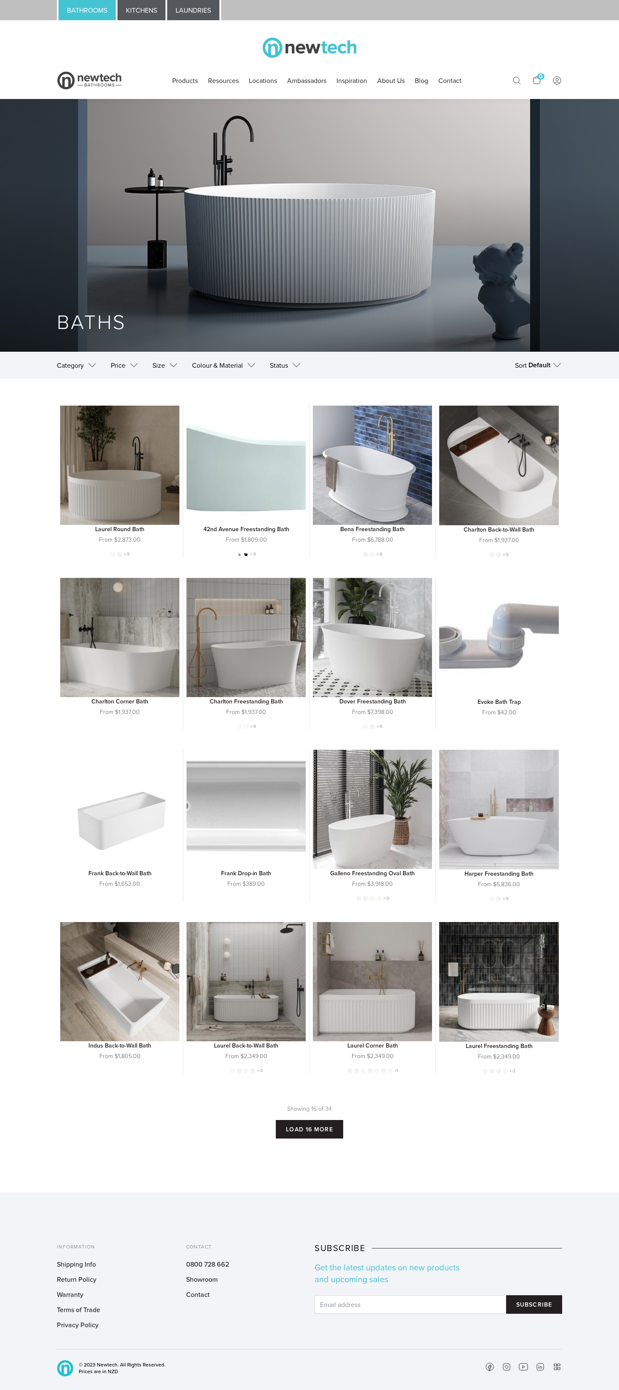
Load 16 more (309, 1129)
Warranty (70, 1294)
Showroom (202, 1279)
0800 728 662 (207, 1264)
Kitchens (141, 10)
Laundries (193, 10)
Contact (198, 1294)
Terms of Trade (78, 1309)
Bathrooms (87, 10)
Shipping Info (76, 1264)
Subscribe (534, 1304)
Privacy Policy (78, 1324)
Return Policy (76, 1279)
